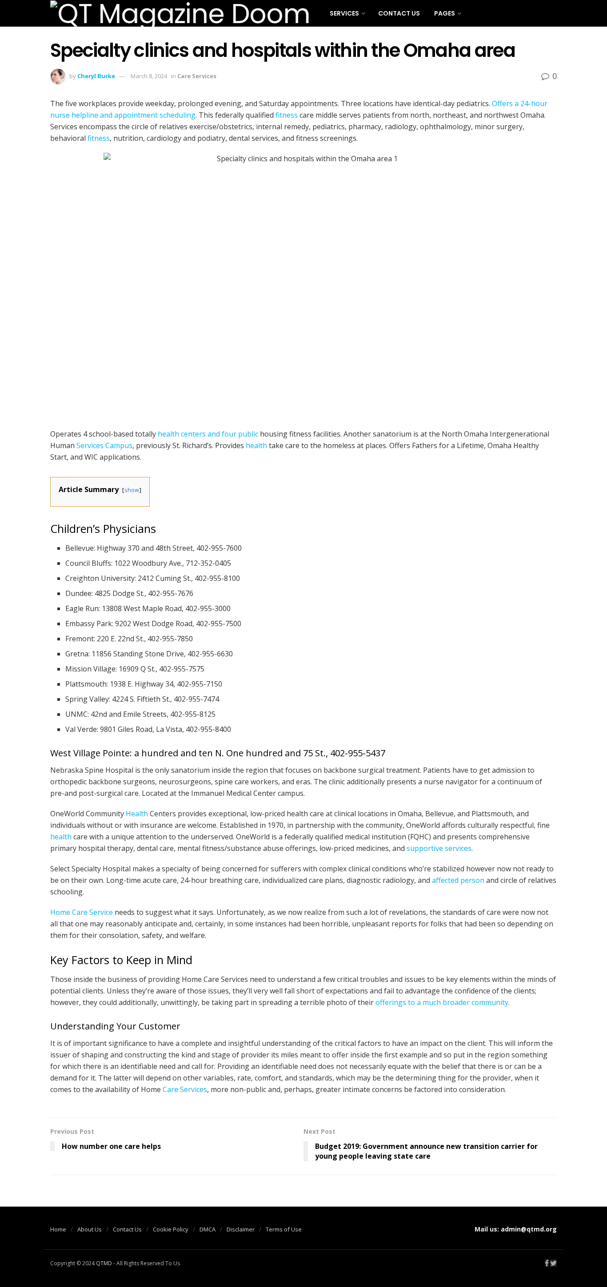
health (256, 445)
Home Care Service (81, 912)
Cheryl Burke (96, 76)
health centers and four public (208, 434)
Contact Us (399, 13)
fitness (287, 115)
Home (58, 1229)
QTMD (104, 1263)
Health (137, 813)
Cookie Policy (170, 1229)
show (131, 490)
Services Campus (104, 445)
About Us (89, 1229)
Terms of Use (284, 1229)
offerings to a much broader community (441, 1002)
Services (344, 13)
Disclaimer (241, 1229)
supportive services (439, 848)
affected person (458, 880)
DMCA (208, 1229)
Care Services (196, 76)
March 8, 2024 (149, 76)
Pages (444, 13)
